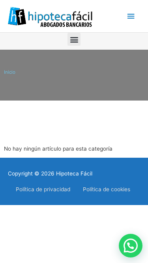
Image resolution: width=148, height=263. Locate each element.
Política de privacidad (43, 189)
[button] (74, 39)
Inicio (9, 72)
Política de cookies (106, 189)
